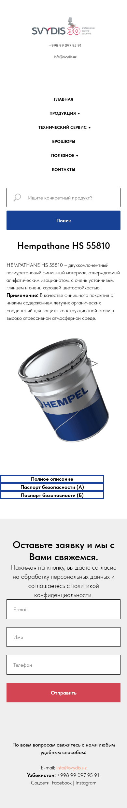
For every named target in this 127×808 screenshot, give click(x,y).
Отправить (64, 693)
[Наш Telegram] (63, 68)
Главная (63, 99)
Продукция (62, 113)
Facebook (62, 783)
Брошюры (63, 141)
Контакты (63, 169)
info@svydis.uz (71, 768)
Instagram (86, 783)
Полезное (62, 155)
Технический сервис (62, 127)
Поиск (63, 220)
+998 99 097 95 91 (65, 45)
